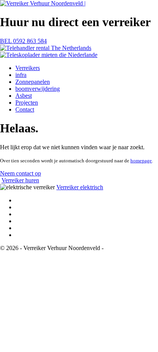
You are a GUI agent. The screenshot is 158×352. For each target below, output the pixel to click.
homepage (141, 160)
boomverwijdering (37, 88)
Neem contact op (20, 173)
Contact (24, 109)
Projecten (26, 102)
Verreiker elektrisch (79, 187)
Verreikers (27, 68)
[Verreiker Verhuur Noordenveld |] (43, 3)
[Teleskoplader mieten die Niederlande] (48, 55)
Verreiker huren (20, 180)
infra (20, 75)
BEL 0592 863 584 (23, 41)
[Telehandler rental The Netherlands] (45, 48)
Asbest (23, 95)
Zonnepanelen (32, 81)
